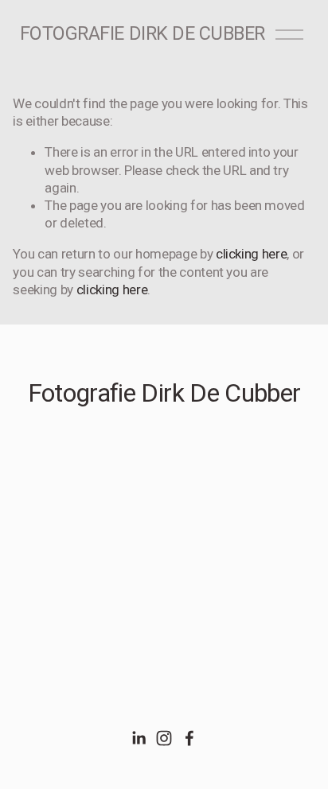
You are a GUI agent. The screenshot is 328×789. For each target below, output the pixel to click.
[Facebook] (189, 738)
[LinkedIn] (138, 738)
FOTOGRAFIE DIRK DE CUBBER (142, 33)
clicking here (251, 254)
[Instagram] (164, 738)
